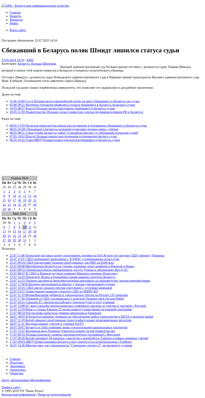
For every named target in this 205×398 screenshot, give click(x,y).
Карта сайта (18, 30)
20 (29, 200)
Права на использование (54, 394)
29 (4, 209)
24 (14, 204)
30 (9, 209)
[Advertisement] (102, 164)
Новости (15, 16)
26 (24, 204)
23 (9, 204)
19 (24, 200)
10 (14, 196)
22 (4, 204)
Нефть (14, 23)
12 (24, 196)
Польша (36, 63)
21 (34, 200)
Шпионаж (49, 63)
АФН (29, 60)
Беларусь (24, 63)
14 (34, 196)
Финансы (16, 19)
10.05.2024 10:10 (13, 60)
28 (34, 204)
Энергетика (18, 369)
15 (4, 200)
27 (4, 240)
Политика (16, 362)
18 (19, 200)
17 (14, 200)
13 (29, 196)
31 (24, 240)
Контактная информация (18, 394)
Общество (16, 373)
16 (9, 200)
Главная (15, 12)
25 (19, 204)
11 (19, 196)
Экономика (17, 366)
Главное (15, 359)
